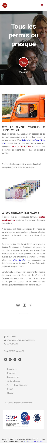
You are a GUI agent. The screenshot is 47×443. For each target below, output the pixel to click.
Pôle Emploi (19, 260)
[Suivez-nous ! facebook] (5, 359)
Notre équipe (12, 373)
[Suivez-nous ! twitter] (19, 359)
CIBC (24, 69)
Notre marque (12, 369)
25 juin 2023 (23, 72)
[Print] (17, 305)
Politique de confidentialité (17, 385)
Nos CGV (10, 389)
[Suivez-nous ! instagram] (14, 359)
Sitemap (10, 393)
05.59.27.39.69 (12, 344)
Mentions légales (13, 381)
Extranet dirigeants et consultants (20, 403)
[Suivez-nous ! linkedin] (10, 359)
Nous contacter (13, 377)
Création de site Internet (33, 441)
